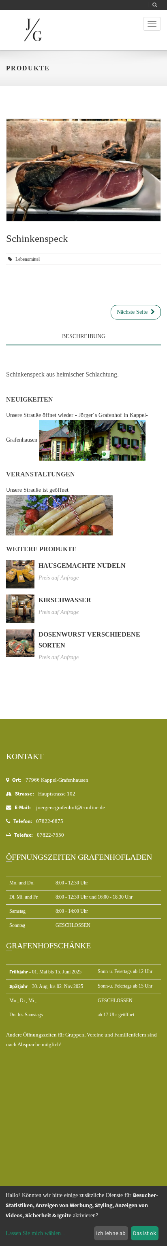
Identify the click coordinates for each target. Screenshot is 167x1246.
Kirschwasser (65, 600)
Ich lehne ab (111, 1233)
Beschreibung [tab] (83, 336)
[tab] (83, 351)
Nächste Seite (134, 312)
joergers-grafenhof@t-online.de (70, 807)
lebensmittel (27, 259)
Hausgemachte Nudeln (82, 565)
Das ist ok (144, 1233)
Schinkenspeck (37, 238)
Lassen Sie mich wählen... (36, 1233)
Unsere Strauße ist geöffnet (37, 490)
